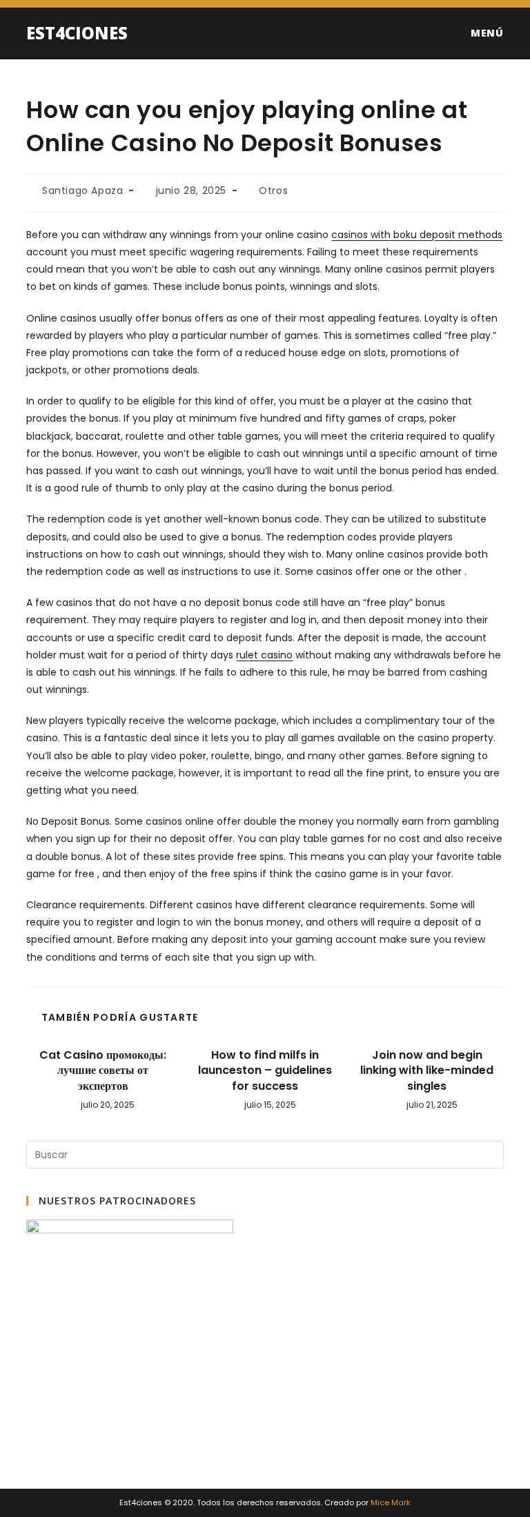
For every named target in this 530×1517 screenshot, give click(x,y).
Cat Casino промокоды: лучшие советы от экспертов (102, 1071)
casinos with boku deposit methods (416, 235)
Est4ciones (77, 32)
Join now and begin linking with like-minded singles (426, 1071)
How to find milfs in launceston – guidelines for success (265, 1071)
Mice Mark (391, 1502)
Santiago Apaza (82, 190)
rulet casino (264, 655)
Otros (273, 190)
